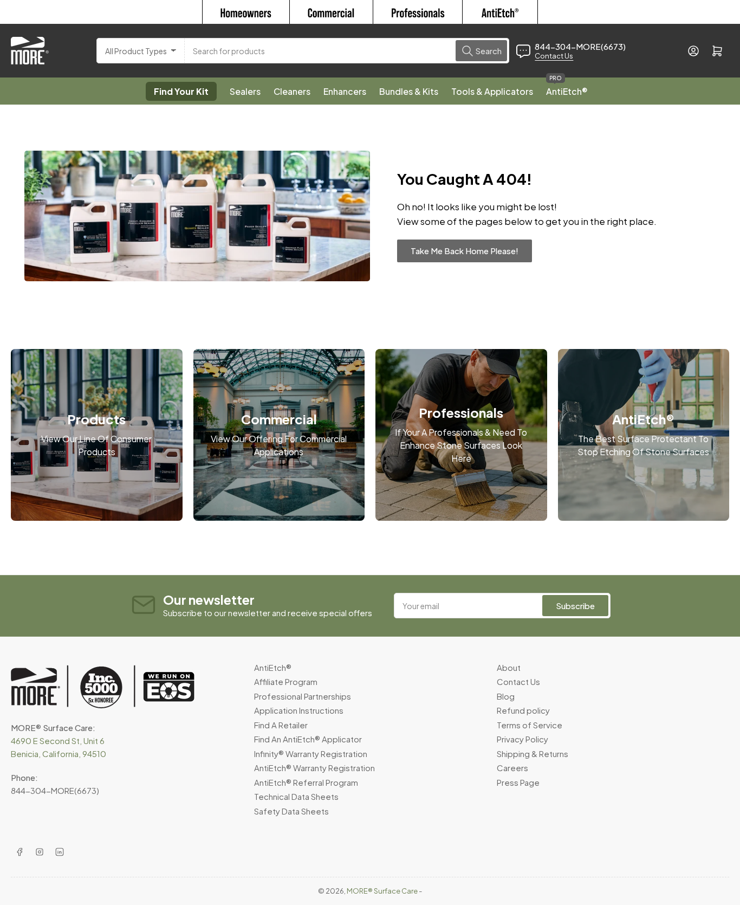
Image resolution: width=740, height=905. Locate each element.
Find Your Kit (181, 91)
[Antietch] (500, 11)
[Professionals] (418, 11)
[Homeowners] (246, 11)
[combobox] (347, 50)
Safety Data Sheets (291, 811)
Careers (512, 767)
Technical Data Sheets (296, 796)
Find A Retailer (281, 725)
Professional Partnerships (302, 696)
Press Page (518, 782)
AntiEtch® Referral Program (306, 782)
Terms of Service (529, 725)
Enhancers (344, 91)
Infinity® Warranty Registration (310, 753)
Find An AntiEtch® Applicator (308, 739)
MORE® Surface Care (382, 891)
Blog (506, 696)
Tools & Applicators (492, 91)
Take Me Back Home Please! (464, 250)
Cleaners (292, 91)
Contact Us (554, 55)
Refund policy (523, 710)
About (509, 667)
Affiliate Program (285, 681)
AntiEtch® (567, 87)
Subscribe (575, 605)
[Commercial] (331, 11)
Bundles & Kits (408, 91)
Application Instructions (298, 710)
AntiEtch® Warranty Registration (314, 767)
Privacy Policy (522, 739)
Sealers (245, 91)
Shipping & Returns (532, 753)
